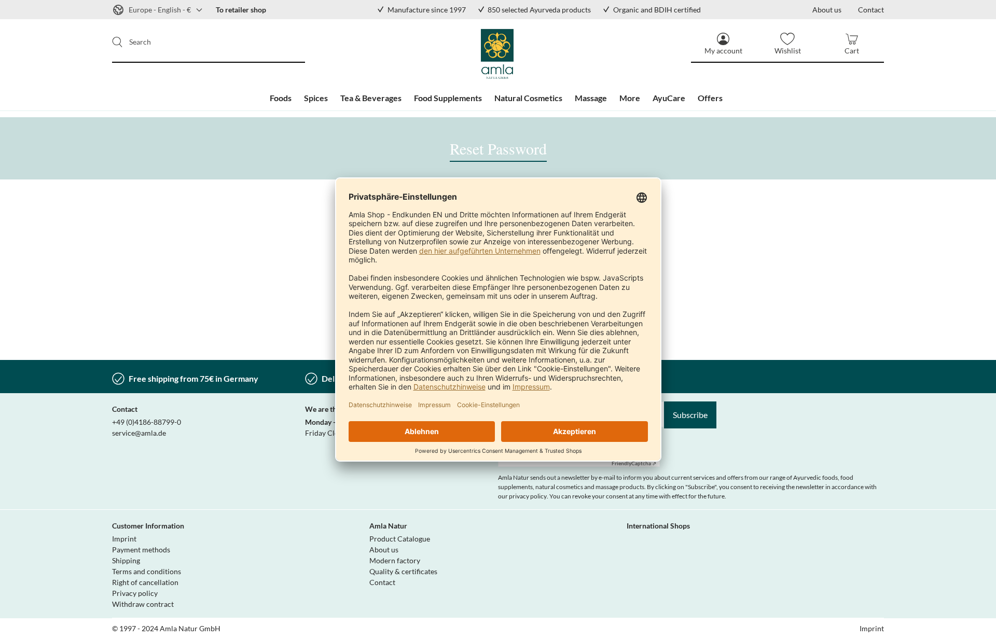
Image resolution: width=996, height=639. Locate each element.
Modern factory (394, 560)
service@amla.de (139, 432)
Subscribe (690, 415)
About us (383, 549)
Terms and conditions (146, 571)
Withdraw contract (143, 604)
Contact (382, 582)
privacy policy (528, 496)
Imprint (124, 538)
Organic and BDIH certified (657, 9)
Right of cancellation (145, 582)
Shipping (126, 560)
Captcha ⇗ (634, 463)
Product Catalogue (399, 538)
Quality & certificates (403, 571)
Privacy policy (135, 593)
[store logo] (497, 54)
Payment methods (141, 549)
